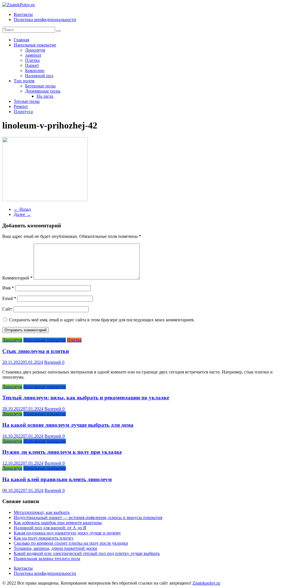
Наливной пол (39, 75)
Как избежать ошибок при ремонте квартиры (58, 522)
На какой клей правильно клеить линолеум (57, 479)
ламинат (33, 55)
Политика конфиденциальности (45, 19)
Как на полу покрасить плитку (44, 538)
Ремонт (21, 106)
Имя (8, 287)
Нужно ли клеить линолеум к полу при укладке (62, 452)
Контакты (23, 14)
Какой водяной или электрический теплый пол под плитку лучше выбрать (87, 553)
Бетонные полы (40, 85)
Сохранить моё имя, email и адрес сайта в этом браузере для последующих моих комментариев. (102, 319)
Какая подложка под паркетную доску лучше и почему (67, 532)
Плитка (32, 60)
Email (9, 298)
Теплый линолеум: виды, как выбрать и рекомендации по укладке (85, 398)
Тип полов (24, 80)
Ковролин (34, 70)
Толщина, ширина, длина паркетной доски (55, 548)
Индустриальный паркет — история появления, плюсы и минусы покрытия (88, 517)
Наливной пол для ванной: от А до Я (50, 527)
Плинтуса (23, 111)
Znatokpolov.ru (206, 583)
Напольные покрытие (35, 44)
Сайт (7, 309)
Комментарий (17, 277)
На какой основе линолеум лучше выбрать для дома (67, 425)
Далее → (22, 214)
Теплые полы (27, 101)
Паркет (32, 65)
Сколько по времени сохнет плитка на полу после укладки (71, 543)
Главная (21, 39)
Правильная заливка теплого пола (47, 558)
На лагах (45, 96)
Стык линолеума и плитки (35, 351)
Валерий (53, 362)
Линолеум (35, 50)
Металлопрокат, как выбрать (42, 512)
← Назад (22, 209)
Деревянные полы (42, 91)
